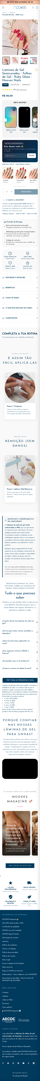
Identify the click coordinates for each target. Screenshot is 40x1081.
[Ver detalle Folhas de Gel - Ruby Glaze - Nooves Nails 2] (15, 60)
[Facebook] (3, 1063)
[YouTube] (23, 1063)
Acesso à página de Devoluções (13, 963)
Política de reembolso (9, 945)
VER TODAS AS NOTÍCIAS (20, 865)
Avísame (31, 155)
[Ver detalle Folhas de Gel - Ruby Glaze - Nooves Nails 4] (33, 60)
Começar (5, 992)
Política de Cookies (8, 956)
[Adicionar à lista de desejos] (36, 69)
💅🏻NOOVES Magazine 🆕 (11, 1011)
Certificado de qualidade (10, 927)
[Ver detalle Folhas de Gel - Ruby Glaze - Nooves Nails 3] (24, 60)
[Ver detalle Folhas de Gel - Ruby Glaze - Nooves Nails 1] (6, 60)
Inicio (4, 12)
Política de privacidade (10, 952)
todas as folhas (7, 1000)
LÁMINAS (12, 12)
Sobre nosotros (7, 967)
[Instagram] (13, 1063)
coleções (5, 996)
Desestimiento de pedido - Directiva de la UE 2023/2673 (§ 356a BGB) (17, 979)
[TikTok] (28, 1063)
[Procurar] (33, 7)
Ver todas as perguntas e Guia (20, 680)
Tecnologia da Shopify (20, 1076)
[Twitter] (8, 1063)
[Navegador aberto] (3, 7)
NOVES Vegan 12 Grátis (10, 934)
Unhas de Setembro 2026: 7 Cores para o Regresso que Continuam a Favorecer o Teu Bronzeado (16, 835)
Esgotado (26, 192)
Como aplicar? (7, 1007)
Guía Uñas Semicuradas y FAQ (12, 923)
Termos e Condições (9, 949)
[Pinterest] (18, 1063)
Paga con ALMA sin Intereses (12, 971)
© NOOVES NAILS (20, 1073)
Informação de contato (10, 938)
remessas (5, 941)
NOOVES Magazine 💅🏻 (10, 919)
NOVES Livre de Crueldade (11, 930)
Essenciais (5, 1003)
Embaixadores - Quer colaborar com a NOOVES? (19, 974)
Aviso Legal (6, 960)
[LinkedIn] (33, 1063)
